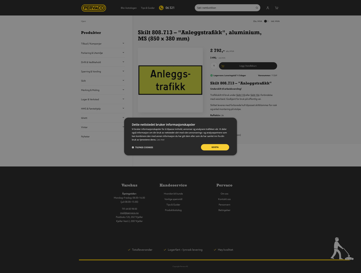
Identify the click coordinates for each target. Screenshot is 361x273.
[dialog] (180, 136)
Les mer (161, 139)
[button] (142, 147)
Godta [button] (215, 147)
